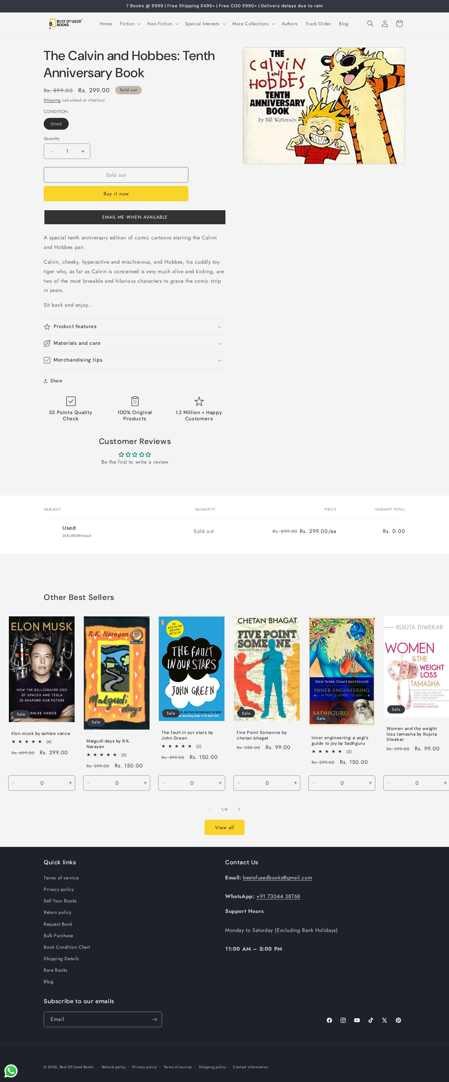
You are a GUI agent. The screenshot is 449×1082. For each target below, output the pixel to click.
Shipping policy (212, 1067)
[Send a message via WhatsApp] (11, 1071)
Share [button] (56, 380)
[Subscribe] (154, 1019)
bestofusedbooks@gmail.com (277, 877)
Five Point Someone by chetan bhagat (262, 735)
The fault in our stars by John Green (187, 735)
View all (224, 827)
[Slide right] (239, 809)
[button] (129, 24)
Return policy (58, 912)
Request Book (58, 924)
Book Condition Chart (67, 947)
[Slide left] (210, 809)
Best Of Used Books (77, 1067)
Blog (48, 981)
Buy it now (116, 193)
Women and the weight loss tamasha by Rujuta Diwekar (412, 734)
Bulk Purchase (58, 935)
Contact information (250, 1067)
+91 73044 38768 (278, 896)
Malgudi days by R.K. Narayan (108, 744)
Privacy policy (59, 889)
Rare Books (56, 970)
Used (60, 125)
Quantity (51, 138)
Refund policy (114, 1067)
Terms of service (61, 877)
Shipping (52, 100)
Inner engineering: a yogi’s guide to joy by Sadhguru (340, 740)
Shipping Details (61, 958)
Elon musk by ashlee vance (41, 733)
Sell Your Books (60, 900)
